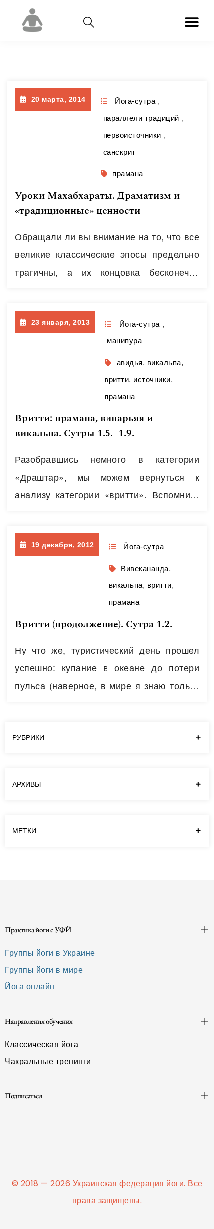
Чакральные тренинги (48, 1061)
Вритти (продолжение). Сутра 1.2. (93, 624)
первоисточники (132, 135)
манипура (124, 340)
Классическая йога (42, 1044)
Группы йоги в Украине (50, 953)
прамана (127, 173)
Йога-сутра (135, 101)
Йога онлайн (30, 987)
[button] (192, 22)
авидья (130, 362)
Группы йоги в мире (44, 970)
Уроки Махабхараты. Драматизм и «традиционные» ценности (97, 203)
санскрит (119, 152)
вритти (117, 379)
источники (152, 379)
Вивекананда (145, 568)
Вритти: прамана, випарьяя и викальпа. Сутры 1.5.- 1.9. (84, 426)
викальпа (164, 362)
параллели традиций (141, 118)
